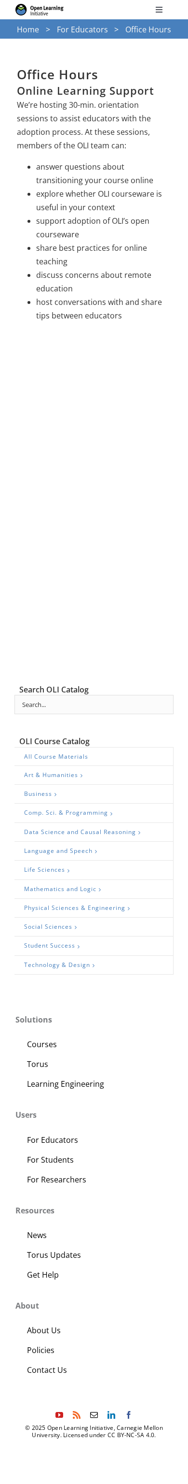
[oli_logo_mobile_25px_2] (39, 7)
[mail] (94, 1415)
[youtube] (59, 1415)
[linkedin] (111, 1415)
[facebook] (129, 1415)
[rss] (77, 1415)
